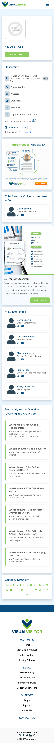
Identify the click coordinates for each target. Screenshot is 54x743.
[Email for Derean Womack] (22, 343)
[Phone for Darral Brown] (18, 215)
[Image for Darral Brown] (11, 216)
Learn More (40, 300)
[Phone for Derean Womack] (18, 343)
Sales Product (27, 655)
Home (27, 644)
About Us (27, 710)
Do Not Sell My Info (27, 687)
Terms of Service (27, 682)
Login (27, 700)
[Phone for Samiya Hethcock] (18, 393)
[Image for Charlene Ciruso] (11, 360)
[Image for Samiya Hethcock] (11, 394)
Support (27, 705)
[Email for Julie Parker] (22, 376)
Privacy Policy (27, 672)
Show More (28, 132)
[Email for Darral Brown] (22, 215)
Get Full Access (17, 54)
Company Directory (27, 732)
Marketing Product (27, 649)
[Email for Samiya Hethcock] (22, 393)
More (45, 78)
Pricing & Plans (27, 660)
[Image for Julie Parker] (11, 377)
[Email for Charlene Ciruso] (22, 359)
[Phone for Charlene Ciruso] (18, 359)
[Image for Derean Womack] (11, 344)
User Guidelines (27, 677)
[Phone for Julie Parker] (18, 376)
